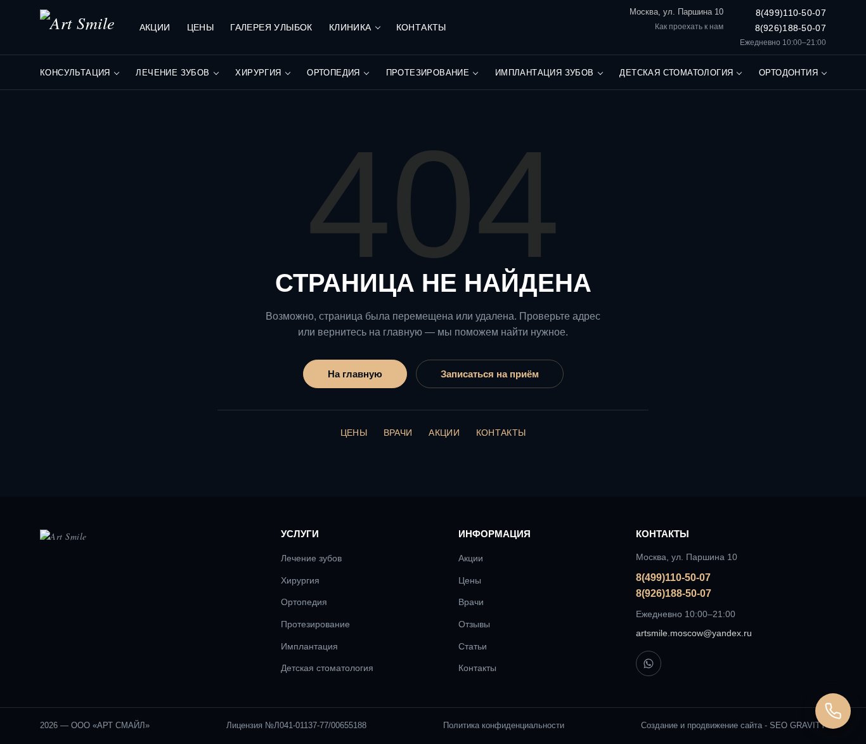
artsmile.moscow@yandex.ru (694, 633)
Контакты (421, 27)
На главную (355, 374)
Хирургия (258, 72)
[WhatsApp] (648, 663)
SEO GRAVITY (798, 725)
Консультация (75, 72)
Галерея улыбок (271, 27)
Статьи (472, 646)
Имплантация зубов (544, 72)
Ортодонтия (788, 72)
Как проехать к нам (689, 26)
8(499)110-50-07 (791, 13)
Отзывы (474, 624)
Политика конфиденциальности (503, 725)
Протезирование (428, 72)
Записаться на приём (490, 374)
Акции (155, 27)
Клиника (350, 27)
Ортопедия (333, 72)
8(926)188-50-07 (790, 28)
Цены (200, 27)
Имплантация (309, 646)
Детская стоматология (676, 72)
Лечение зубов (172, 72)
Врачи (398, 432)
